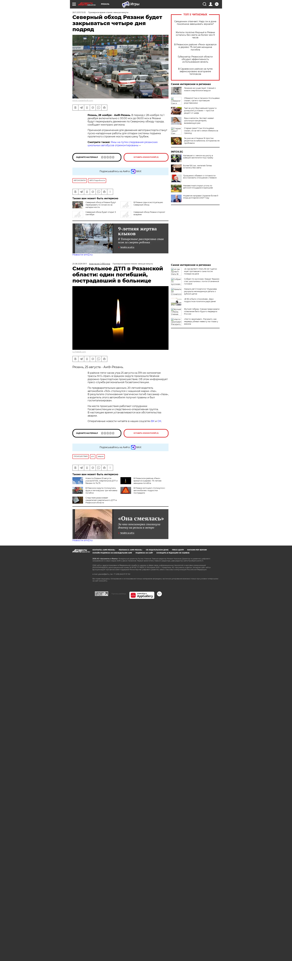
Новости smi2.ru (82, 254)
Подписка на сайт (144, 553)
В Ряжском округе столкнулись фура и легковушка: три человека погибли (101, 490)
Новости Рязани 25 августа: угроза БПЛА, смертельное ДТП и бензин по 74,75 (101, 480)
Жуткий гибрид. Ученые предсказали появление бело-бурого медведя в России (201, 311)
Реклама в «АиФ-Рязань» (130, 550)
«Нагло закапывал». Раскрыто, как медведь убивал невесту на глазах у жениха (201, 321)
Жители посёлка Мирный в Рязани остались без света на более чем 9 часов (195, 35)
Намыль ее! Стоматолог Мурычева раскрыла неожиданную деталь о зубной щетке (200, 291)
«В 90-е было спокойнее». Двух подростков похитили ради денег (200, 300)
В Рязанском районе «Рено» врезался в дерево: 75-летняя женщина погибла (195, 47)
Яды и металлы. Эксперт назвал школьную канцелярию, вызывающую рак (199, 120)
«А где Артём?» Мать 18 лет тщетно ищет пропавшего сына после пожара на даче (200, 271)
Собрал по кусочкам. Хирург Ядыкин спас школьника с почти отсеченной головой (201, 281)
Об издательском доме (157, 550)
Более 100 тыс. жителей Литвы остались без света (197, 167)
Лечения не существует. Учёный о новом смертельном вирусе (200, 89)
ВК (153, 421)
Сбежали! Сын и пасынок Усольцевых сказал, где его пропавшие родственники (202, 100)
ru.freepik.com (79, 352)
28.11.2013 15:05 (79, 12)
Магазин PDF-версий (197, 550)
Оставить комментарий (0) (146, 157)
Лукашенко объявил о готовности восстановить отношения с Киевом (200, 177)
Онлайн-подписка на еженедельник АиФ (112, 553)
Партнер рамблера (118, 594)
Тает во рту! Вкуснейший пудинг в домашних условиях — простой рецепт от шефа (200, 110)
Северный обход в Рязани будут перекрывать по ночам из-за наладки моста (100, 204)
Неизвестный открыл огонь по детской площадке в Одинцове (198, 187)
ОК (159, 421)
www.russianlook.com (82, 100)
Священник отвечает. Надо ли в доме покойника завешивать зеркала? (195, 22)
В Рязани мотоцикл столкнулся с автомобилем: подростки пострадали (149, 490)
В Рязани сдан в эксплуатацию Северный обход (148, 203)
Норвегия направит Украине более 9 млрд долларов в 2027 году (200, 197)
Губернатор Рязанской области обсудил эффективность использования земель (195, 59)
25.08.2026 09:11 (79, 264)
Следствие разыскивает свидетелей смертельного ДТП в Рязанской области (101, 500)
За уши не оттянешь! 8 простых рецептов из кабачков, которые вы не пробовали (201, 140)
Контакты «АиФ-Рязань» (103, 550)
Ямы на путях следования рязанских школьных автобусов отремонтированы (123, 144)
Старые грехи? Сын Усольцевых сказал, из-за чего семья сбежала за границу (201, 130)
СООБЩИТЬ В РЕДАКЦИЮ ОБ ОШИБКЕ (172, 553)
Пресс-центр (178, 550)
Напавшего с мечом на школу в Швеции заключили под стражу (198, 157)
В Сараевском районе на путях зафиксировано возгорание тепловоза (195, 71)
